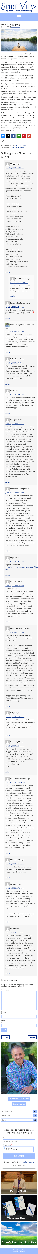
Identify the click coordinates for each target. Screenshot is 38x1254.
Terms (18, 1165)
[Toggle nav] (19, 16)
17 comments (15, 27)
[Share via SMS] (3, 136)
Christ (16, 145)
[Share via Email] (19, 136)
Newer (32, 1037)
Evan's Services (19, 1104)
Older (5, 1037)
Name (3, 1012)
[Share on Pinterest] (24, 136)
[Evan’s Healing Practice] (19, 1233)
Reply (7, 272)
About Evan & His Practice (19, 1099)
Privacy (23, 1165)
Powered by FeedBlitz (27, 1162)
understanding (20, 147)
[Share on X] (8, 136)
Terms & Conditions (19, 1251)
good (12, 147)
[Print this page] (29, 136)
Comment (5, 990)
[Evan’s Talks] (19, 1182)
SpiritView (21, 1250)
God (20, 145)
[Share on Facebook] (13, 136)
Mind (24, 145)
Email (3, 1021)
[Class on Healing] (19, 1208)
